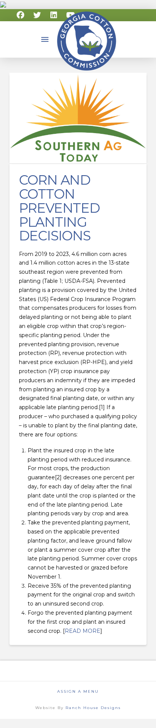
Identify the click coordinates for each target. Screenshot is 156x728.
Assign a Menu (78, 691)
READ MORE (82, 631)
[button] (45, 39)
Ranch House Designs (93, 707)
